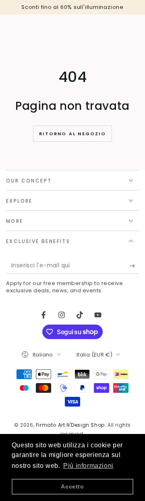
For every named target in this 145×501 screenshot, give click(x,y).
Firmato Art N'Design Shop (70, 424)
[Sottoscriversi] (134, 266)
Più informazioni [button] (88, 465)
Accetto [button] (72, 486)
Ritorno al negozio (72, 133)
